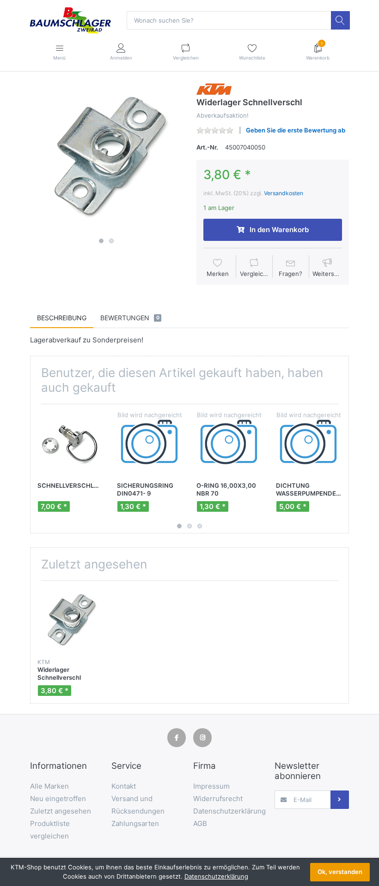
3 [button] (199, 526)
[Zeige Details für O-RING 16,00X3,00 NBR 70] (229, 443)
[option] (106, 158)
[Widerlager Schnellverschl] (106, 158)
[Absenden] (339, 799)
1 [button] (101, 241)
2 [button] (111, 241)
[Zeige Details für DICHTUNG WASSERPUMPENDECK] (308, 443)
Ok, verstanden (340, 871)
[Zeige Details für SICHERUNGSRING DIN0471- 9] (149, 443)
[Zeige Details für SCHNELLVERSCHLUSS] (70, 443)
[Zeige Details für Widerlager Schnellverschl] (70, 620)
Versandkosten (283, 193)
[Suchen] (340, 20)
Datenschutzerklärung (216, 876)
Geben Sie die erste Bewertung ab (295, 130)
